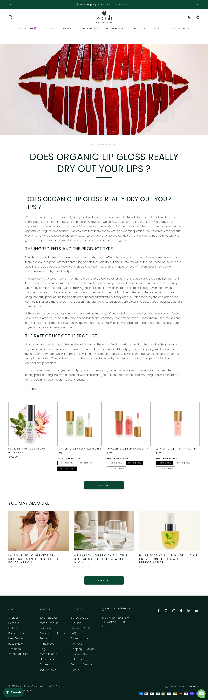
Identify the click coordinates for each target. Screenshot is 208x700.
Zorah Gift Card (18, 654)
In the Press (47, 643)
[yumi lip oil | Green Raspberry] (79, 424)
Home (95, 144)
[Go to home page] (104, 17)
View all (104, 485)
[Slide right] (197, 4)
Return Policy (79, 659)
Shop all (13, 617)
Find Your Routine (82, 628)
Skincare (13, 623)
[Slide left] (11, 4)
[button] (10, 17)
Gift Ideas (14, 649)
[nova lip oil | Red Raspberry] (128, 424)
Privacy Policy (79, 654)
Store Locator (80, 638)
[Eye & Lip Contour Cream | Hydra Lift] (30, 424)
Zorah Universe (49, 623)
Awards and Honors (52, 633)
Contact (76, 643)
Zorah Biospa (48, 617)
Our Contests (48, 669)
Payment (76, 669)
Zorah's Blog (107, 144)
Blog (42, 649)
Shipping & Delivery (83, 649)
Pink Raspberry (66, 463)
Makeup (13, 628)
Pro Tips (76, 623)
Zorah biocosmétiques (27, 686)
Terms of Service (81, 664)
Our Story (45, 628)
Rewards (45, 638)
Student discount (50, 659)
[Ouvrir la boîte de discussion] (201, 693)
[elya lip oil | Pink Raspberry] (177, 424)
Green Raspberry (67, 468)
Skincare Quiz (79, 617)
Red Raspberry (85, 463)
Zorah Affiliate (48, 654)
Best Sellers (15, 643)
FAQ (73, 633)
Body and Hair (17, 633)
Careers (45, 664)
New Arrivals (16, 638)
